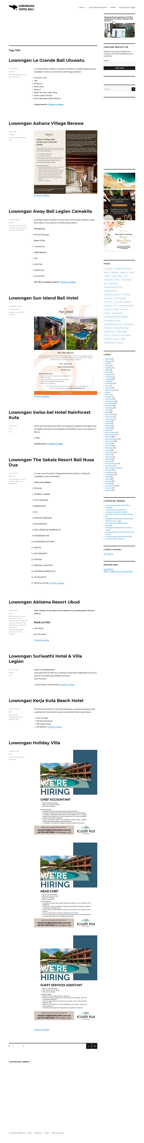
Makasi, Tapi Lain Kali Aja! (72, 604)
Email (45, 585)
